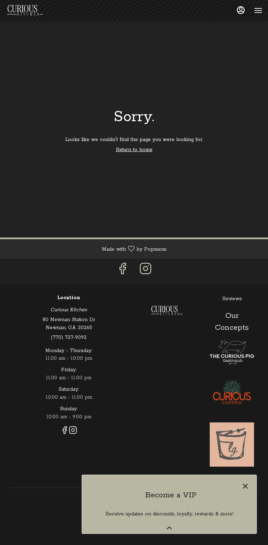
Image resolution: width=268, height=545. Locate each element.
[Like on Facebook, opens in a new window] (122, 271)
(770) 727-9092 (69, 337)
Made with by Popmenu (85, 249)
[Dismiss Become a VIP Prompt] (245, 486)
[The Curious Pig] (232, 352)
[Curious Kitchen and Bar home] (37, 10)
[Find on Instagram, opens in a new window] (145, 271)
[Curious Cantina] (232, 393)
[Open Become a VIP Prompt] (169, 528)
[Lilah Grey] (232, 444)
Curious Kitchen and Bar (167, 310)
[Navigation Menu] (258, 10)
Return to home (134, 150)
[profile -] (241, 10)
